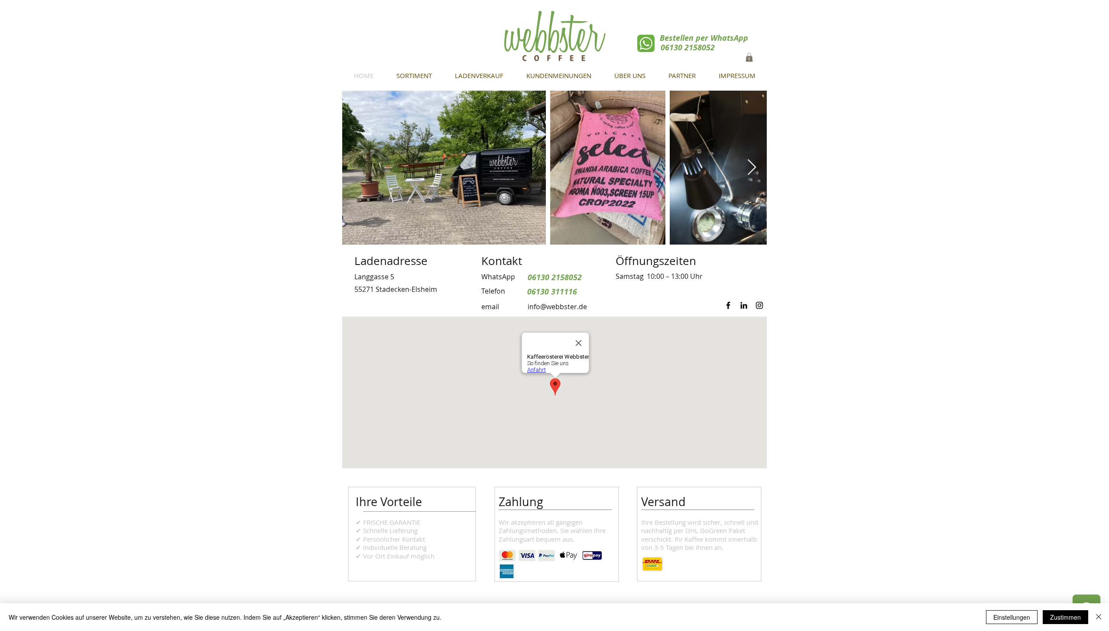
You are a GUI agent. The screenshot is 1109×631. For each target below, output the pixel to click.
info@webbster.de (557, 306)
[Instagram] (759, 305)
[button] (630, 75)
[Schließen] (1098, 617)
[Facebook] (728, 305)
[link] (749, 57)
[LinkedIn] (744, 305)
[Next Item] (752, 167)
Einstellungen (1011, 617)
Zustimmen (1065, 617)
